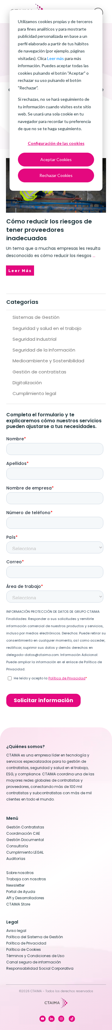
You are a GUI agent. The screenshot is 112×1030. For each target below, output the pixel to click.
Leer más (55, 58)
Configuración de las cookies (56, 143)
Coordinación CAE (23, 833)
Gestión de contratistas (39, 372)
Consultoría (17, 846)
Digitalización (27, 382)
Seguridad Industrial (34, 339)
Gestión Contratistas (25, 827)
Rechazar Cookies (56, 175)
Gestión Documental (25, 839)
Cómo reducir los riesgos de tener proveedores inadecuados (49, 229)
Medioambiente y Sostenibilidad (48, 361)
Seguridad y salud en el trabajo (47, 328)
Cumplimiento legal (34, 393)
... (94, 256)
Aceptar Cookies (56, 159)
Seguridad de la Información (44, 350)
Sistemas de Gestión (36, 317)
